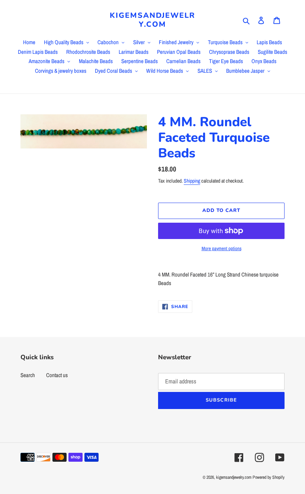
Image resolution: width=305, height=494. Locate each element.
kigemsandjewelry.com (152, 20)
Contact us (57, 375)
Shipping (192, 180)
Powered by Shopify (269, 477)
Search (27, 375)
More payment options (221, 248)
